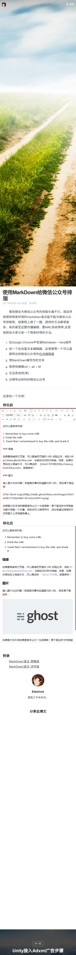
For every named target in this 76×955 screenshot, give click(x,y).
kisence (38, 691)
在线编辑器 (46, 354)
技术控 (32, 303)
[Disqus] (38, 779)
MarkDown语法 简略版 (24, 661)
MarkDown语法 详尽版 (24, 666)
